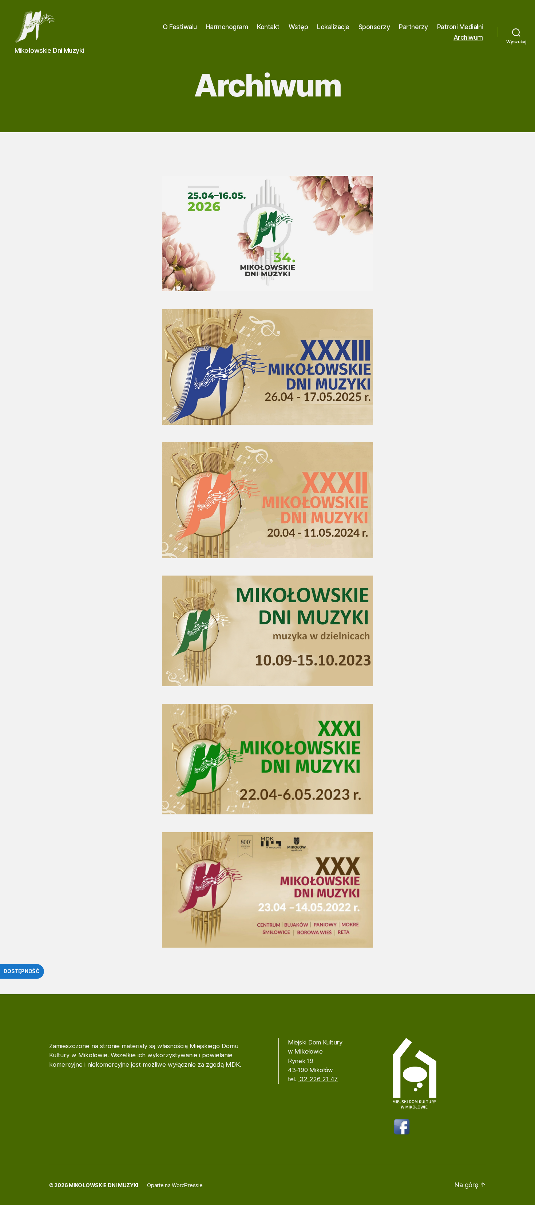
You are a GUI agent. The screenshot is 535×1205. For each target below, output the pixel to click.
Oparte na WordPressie (174, 1185)
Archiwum (468, 37)
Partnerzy (413, 27)
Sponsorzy (374, 27)
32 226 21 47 (318, 1079)
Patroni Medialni (460, 27)
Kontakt (268, 27)
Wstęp (298, 27)
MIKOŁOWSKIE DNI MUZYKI (103, 1185)
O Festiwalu (180, 27)
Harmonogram (227, 27)
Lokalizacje (333, 27)
